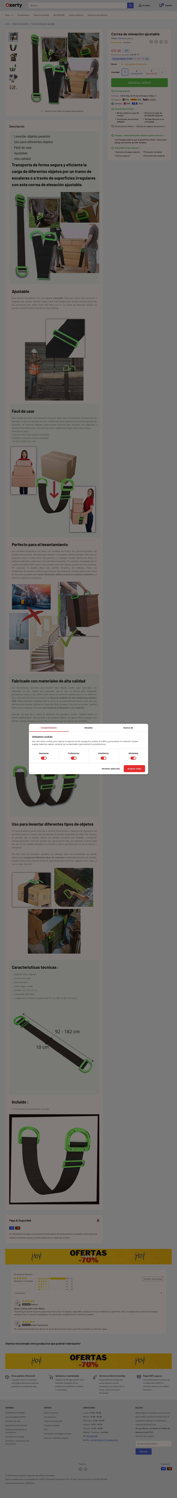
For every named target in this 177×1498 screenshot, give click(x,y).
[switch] (44, 758)
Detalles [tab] (88, 727)
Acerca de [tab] (128, 727)
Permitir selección (111, 768)
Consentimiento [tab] (49, 727)
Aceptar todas (134, 768)
